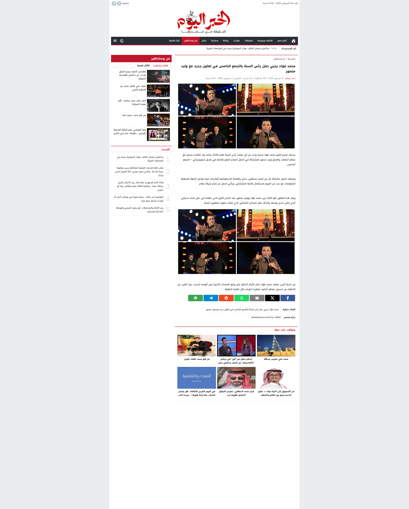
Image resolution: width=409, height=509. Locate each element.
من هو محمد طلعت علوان (197, 359)
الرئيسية (293, 41)
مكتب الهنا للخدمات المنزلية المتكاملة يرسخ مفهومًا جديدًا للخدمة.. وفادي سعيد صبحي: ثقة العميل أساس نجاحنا (139, 171)
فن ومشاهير (190, 41)
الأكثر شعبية (143, 66)
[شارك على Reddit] (226, 298)
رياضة (226, 41)
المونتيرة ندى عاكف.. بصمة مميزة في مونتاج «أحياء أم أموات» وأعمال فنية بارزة (138, 199)
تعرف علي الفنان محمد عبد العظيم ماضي (133, 88)
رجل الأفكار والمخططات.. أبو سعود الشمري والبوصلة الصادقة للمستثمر (139, 210)
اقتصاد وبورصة (265, 41)
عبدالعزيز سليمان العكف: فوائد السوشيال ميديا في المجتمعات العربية (241, 48)
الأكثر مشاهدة (160, 66)
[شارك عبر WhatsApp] (241, 298)
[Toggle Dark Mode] (122, 40)
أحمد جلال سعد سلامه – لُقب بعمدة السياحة (132, 102)
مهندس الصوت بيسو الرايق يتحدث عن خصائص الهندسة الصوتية (132, 75)
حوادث (236, 41)
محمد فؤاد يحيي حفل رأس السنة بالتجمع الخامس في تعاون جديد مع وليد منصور (242, 309)
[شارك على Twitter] (272, 298)
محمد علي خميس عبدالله (276, 359)
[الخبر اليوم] (204, 22)
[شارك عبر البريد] (257, 298)
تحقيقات (248, 41)
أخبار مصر (282, 41)
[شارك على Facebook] (287, 298)
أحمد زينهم (290, 78)
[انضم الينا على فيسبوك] (113, 3)
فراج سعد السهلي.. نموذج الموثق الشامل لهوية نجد (236, 393)
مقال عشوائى (115, 41)
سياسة (214, 41)
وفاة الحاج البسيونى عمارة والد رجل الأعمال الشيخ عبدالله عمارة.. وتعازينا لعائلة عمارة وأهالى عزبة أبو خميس (140, 186)
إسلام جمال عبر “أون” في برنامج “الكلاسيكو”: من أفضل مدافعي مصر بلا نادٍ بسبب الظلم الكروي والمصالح (236, 362)
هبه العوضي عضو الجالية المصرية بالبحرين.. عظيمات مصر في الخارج (129, 131)
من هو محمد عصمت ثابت (134, 115)
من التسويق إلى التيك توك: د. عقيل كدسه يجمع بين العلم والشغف (276, 393)
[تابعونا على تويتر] (118, 3)
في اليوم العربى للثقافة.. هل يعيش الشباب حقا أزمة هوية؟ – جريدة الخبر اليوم (196, 395)
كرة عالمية (174, 41)
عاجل (204, 41)
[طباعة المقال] (195, 298)
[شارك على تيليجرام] (210, 298)
